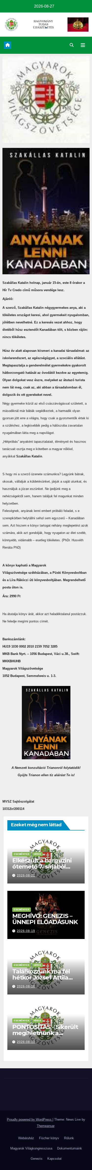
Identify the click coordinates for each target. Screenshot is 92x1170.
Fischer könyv (49, 1138)
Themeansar (45, 1126)
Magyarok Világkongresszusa (31, 1148)
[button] (72, 45)
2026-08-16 (26, 986)
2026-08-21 (26, 875)
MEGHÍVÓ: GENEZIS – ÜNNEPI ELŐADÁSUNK (45, 919)
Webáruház (26, 1138)
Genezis (36, 1158)
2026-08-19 (26, 931)
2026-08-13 (26, 1042)
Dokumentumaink (69, 1148)
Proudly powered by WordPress (30, 1119)
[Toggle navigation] (83, 45)
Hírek (37, 854)
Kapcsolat (54, 1158)
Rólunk (69, 1138)
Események (21, 854)
